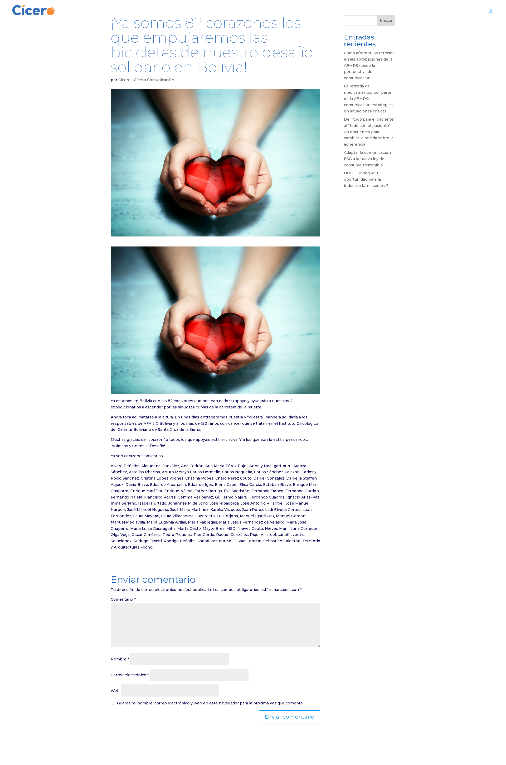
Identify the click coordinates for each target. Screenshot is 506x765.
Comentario (123, 599)
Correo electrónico (130, 675)
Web (115, 690)
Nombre (120, 659)
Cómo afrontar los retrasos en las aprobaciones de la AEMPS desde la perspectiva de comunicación (369, 65)
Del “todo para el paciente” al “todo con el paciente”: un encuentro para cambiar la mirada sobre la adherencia (369, 132)
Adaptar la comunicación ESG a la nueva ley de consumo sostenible (367, 158)
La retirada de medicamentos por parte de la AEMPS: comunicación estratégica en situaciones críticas (368, 98)
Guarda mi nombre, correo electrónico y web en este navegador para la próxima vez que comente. (210, 703)
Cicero (124, 79)
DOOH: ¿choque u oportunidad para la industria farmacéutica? (366, 179)
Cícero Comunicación (154, 79)
